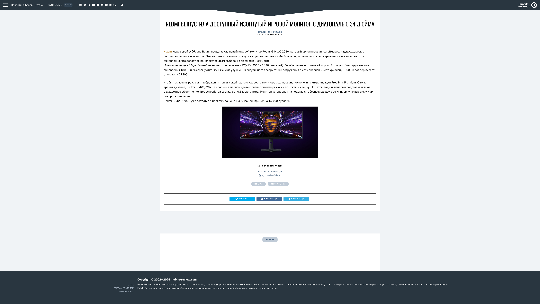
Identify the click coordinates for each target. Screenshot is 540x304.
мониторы (278, 183)
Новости (16, 5)
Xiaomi (168, 51)
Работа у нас (126, 291)
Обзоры (28, 5)
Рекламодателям (124, 288)
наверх (270, 239)
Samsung (55, 5)
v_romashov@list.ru (271, 175)
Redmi (258, 183)
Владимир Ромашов (270, 31)
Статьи (39, 5)
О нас (131, 284)
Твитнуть (244, 199)
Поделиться (270, 199)
